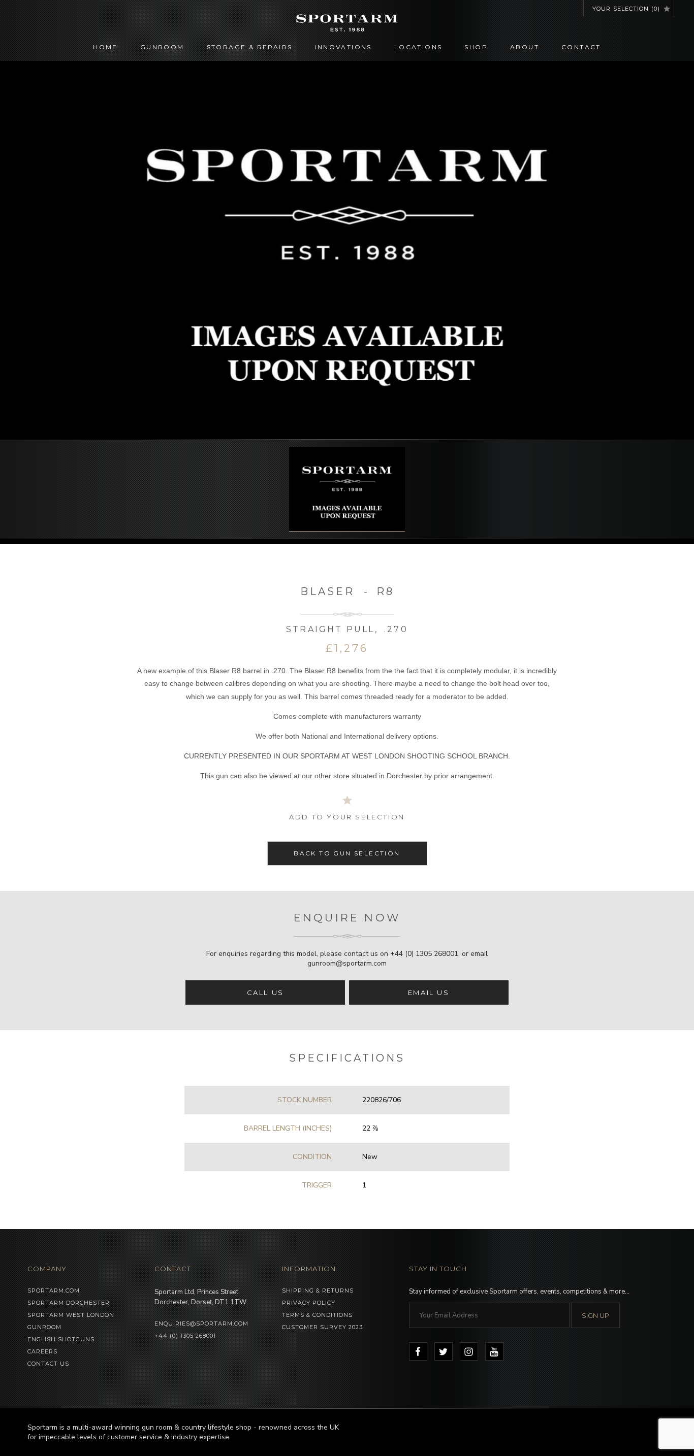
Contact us (48, 1363)
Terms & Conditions (317, 1314)
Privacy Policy (308, 1302)
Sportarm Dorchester (68, 1302)
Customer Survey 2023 (322, 1327)
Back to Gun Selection (347, 853)
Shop (476, 47)
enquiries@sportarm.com (201, 1323)
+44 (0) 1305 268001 (424, 953)
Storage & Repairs (250, 47)
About (524, 47)
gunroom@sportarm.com (347, 963)
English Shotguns (60, 1339)
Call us (265, 992)
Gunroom (162, 47)
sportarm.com (53, 1290)
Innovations (342, 47)
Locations (418, 47)
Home (105, 47)
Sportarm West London (70, 1314)
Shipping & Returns (318, 1290)
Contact (581, 47)
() (626, 8)
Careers (42, 1351)
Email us (429, 992)
